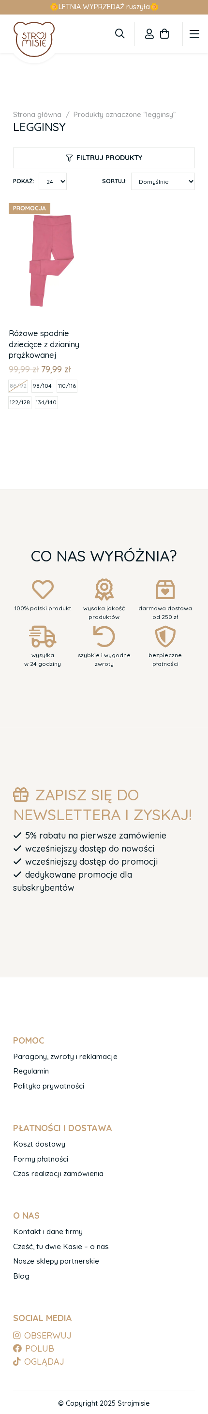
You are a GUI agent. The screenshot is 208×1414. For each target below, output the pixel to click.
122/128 (20, 402)
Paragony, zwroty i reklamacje (65, 1056)
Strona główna (37, 114)
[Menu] (195, 34)
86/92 (18, 385)
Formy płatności (40, 1159)
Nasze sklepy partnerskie (56, 1261)
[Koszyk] (164, 34)
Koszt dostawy (39, 1144)
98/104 (42, 385)
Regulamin (31, 1070)
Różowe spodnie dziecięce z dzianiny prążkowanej (44, 344)
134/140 (46, 402)
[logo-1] (34, 39)
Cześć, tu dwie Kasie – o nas (61, 1246)
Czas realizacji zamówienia (58, 1173)
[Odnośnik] (149, 34)
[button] (120, 34)
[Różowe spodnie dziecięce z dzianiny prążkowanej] (54, 205)
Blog (21, 1276)
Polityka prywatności (48, 1085)
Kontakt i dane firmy (48, 1231)
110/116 (67, 385)
